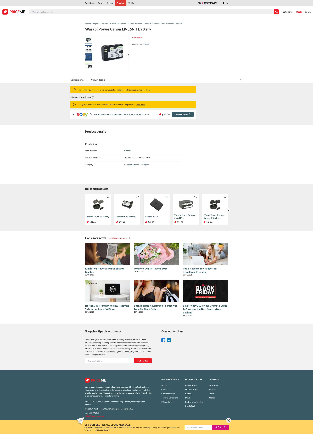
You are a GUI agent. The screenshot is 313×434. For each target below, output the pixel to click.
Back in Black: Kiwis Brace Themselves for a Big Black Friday (155, 307)
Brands (188, 393)
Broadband (90, 3)
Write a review (137, 38)
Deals (299, 12)
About (164, 385)
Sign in (308, 12)
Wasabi (146, 44)
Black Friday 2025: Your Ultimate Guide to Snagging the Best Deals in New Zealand (205, 309)
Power (101, 3)
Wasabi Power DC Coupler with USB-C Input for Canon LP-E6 (121, 114)
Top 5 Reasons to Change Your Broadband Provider (200, 270)
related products (143, 90)
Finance (212, 389)
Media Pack (190, 406)
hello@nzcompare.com (94, 416)
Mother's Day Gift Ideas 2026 (151, 268)
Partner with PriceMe (194, 402)
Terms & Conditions (169, 398)
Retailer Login (191, 385)
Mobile (131, 3)
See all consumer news (118, 238)
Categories (288, 12)
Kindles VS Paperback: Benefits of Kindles (104, 270)
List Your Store (191, 389)
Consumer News (168, 393)
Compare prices (77, 79)
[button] (128, 55)
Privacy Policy (167, 402)
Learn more (140, 104)
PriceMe (120, 3)
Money (110, 3)
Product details (97, 79)
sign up (220, 427)
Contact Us (166, 389)
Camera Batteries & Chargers (136, 164)
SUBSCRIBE (143, 361)
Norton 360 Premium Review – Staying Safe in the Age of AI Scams (107, 307)
